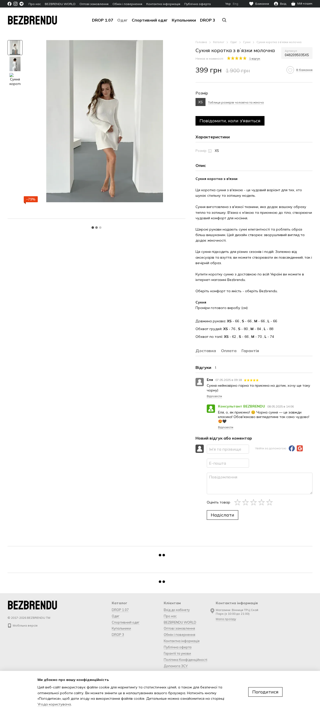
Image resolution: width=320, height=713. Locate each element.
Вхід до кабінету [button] (177, 610)
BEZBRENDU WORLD (60, 4)
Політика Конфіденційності (185, 660)
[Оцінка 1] (238, 502)
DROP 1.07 (102, 20)
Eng (235, 3)
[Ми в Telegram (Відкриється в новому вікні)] (22, 4)
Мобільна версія (25, 625)
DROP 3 (207, 20)
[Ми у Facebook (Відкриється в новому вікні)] (10, 4)
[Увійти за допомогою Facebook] (292, 448)
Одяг (122, 20)
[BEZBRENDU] (33, 604)
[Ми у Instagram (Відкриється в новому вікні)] (16, 4)
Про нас (34, 4)
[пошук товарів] (224, 20)
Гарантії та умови (177, 653)
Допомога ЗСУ (176, 666)
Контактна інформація (163, 4)
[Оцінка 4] (262, 502)
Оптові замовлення (94, 4)
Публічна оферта (197, 4)
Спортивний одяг (150, 20)
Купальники (184, 20)
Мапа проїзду (226, 619)
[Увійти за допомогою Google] (300, 448)
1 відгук (254, 58)
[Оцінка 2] (246, 502)
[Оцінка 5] (270, 502)
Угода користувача (54, 704)
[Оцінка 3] (254, 502)
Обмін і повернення (127, 4)
